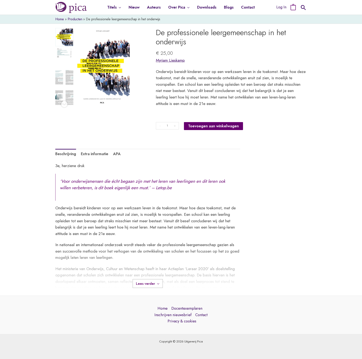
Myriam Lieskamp (170, 60)
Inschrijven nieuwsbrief (172, 315)
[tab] (65, 154)
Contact (201, 315)
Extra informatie (94, 154)
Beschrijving (65, 154)
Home (163, 308)
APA (117, 154)
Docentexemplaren (186, 308)
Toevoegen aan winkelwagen (213, 126)
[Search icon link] (303, 8)
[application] (119, 7)
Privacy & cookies (182, 321)
